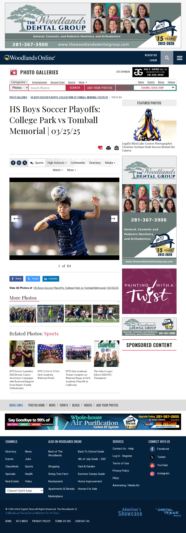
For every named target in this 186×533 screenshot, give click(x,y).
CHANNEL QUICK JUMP (152, 87)
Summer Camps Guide (91, 474)
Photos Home (36, 405)
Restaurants (55, 481)
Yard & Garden (86, 466)
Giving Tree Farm (58, 474)
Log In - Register (122, 456)
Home (8, 521)
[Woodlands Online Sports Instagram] (19, 163)
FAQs (116, 478)
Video (28, 481)
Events (151, 82)
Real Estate (12, 481)
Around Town (57, 82)
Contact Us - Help (123, 448)
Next (108, 219)
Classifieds (12, 466)
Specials (10, 474)
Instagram (163, 473)
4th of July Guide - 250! (92, 459)
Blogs (161, 82)
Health (29, 474)
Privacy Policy (121, 470)
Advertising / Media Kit (126, 485)
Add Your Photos (100, 88)
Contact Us (82, 521)
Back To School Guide (91, 451)
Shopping (53, 466)
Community (78, 163)
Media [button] (109, 163)
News (141, 82)
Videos (171, 82)
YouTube (162, 465)
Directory (95, 163)
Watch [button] (56, 170)
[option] (23, 366)
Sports (71, 82)
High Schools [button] (55, 163)
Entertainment (39, 82)
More (82, 82)
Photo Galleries (39, 72)
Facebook (163, 448)
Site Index (22, 521)
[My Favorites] (100, 148)
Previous (20, 219)
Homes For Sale (87, 488)
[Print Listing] (108, 148)
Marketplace (55, 496)
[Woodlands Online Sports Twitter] (25, 163)
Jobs (28, 459)
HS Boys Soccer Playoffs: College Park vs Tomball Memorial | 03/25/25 (76, 288)
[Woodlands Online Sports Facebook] (13, 163)
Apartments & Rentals (61, 488)
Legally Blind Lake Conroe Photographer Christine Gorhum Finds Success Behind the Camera (148, 147)
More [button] (70, 170)
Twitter (161, 457)
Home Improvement (90, 481)
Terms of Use (121, 463)
